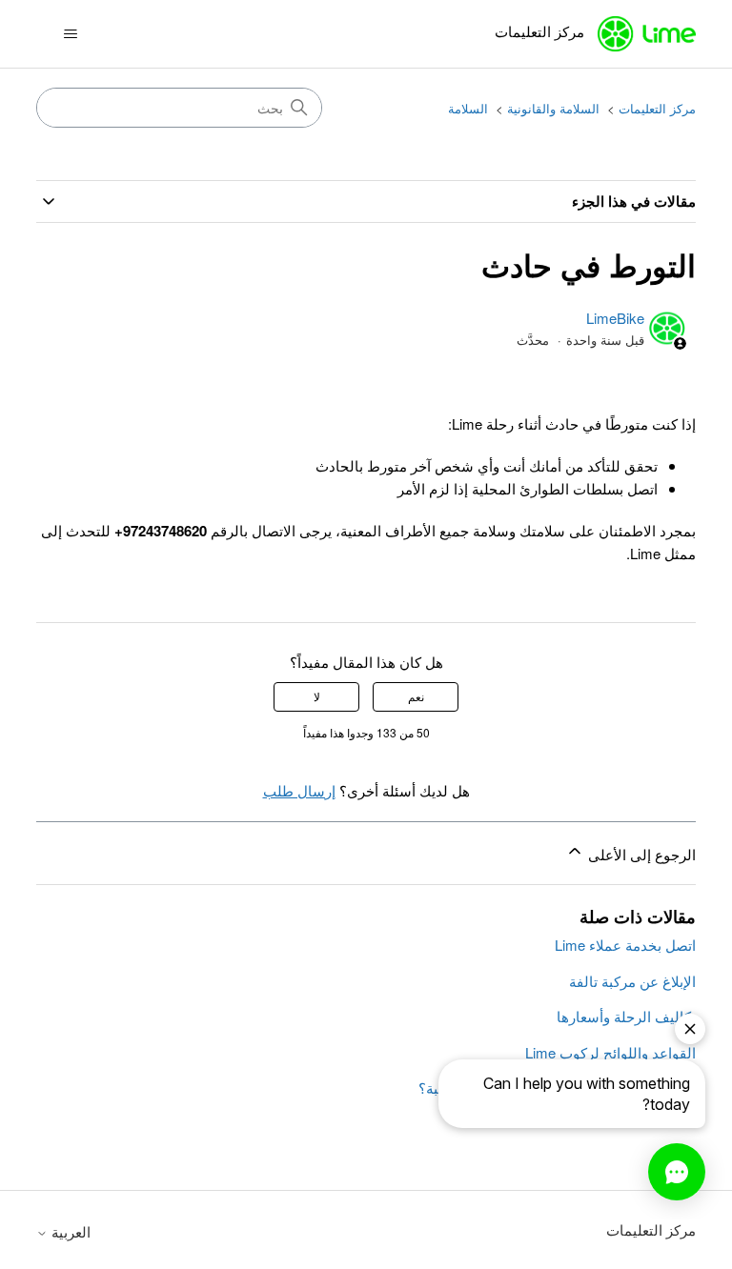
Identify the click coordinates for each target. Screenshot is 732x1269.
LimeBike (615, 318)
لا (317, 696)
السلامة (468, 108)
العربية (69, 1231)
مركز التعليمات (657, 108)
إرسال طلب (299, 790)
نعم (416, 696)
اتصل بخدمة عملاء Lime (625, 945)
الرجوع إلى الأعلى (639, 854)
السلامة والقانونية (553, 108)
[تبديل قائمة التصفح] (70, 34)
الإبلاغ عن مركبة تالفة (632, 981)
